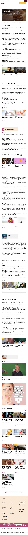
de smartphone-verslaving (11, 242)
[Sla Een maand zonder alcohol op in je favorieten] (12, 158)
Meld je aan (4, 519)
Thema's (5, 10)
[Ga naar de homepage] (3, 3)
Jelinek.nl (5, 107)
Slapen (21, 390)
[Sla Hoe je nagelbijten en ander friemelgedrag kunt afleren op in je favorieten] (12, 459)
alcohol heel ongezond (11, 191)
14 (22, 492)
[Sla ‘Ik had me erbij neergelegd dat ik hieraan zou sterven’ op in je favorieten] (25, 444)
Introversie (21, 386)
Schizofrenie (16, 390)
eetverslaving (4, 208)
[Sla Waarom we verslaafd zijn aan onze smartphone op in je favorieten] (12, 282)
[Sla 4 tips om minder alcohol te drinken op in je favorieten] (25, 338)
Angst (18, 392)
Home (3, 10)
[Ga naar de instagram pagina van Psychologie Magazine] (23, 525)
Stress (21, 388)
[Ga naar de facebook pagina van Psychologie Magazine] (17, 525)
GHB (21, 140)
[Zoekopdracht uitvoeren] (25, 410)
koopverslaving (14, 260)
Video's (20, 22)
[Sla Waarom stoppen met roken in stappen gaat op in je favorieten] (25, 158)
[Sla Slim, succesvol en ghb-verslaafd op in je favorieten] (25, 217)
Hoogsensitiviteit (16, 386)
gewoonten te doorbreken (16, 312)
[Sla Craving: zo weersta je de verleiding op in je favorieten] (25, 110)
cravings (18, 318)
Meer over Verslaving (23, 22)
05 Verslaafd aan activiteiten (6, 22)
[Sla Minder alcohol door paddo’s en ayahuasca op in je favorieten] (25, 459)
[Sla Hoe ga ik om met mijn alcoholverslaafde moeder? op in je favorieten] (12, 429)
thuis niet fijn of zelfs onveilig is (18, 148)
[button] (25, 1)
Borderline (20, 398)
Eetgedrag (20, 394)
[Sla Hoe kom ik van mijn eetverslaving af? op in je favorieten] (12, 217)
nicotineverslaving (11, 179)
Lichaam (16, 394)
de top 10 (9, 199)
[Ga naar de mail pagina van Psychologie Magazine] (19, 525)
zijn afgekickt (21, 155)
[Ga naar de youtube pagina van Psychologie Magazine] (21, 525)
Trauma (22, 392)
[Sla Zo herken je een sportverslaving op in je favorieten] (12, 444)
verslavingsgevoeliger (19, 33)
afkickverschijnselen (8, 140)
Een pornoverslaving (4, 271)
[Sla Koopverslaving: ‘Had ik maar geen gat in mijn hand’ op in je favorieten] (25, 282)
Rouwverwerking (17, 396)
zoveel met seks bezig (7, 268)
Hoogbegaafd (17, 388)
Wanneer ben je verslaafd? (5, 85)
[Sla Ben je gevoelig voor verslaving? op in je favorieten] (12, 67)
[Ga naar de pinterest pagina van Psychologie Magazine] (25, 525)
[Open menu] (26, 3)
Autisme (21, 396)
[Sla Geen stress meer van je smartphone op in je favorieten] (25, 429)
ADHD (16, 398)
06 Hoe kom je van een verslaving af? (14, 22)
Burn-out (15, 392)
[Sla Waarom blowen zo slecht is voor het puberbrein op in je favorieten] (25, 67)
